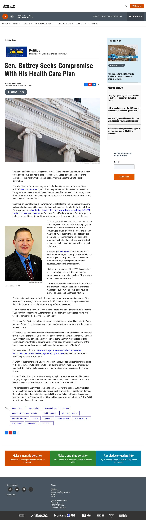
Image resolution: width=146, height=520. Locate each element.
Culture (26, 24)
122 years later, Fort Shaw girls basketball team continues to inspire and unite (121, 76)
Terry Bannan (17, 423)
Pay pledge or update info (119, 455)
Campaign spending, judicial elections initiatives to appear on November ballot (123, 98)
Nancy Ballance (51, 408)
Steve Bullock (34, 408)
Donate (137, 6)
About (53, 485)
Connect (80, 24)
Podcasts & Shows (44, 24)
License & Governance (59, 500)
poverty (35, 418)
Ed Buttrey (48, 418)
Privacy (53, 494)
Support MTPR (64, 24)
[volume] (12, 16)
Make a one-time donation (73, 455)
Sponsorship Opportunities (60, 493)
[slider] (15, 16)
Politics (34, 50)
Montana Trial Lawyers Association (25, 413)
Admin (53, 496)
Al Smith (66, 408)
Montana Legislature (69, 413)
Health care (47, 423)
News (15, 24)
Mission (54, 489)
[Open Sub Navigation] (10, 24)
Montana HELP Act (82, 418)
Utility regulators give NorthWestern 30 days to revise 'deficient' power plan (124, 109)
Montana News (10, 40)
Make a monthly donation (27, 455)
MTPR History (56, 491)
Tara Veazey (32, 423)
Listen (5, 24)
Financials (54, 502)
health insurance (50, 413)
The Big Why (114, 40)
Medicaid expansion (30, 189)
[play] (5, 16)
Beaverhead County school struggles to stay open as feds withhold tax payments (124, 131)
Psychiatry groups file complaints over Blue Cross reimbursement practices (124, 119)
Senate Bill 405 (63, 251)
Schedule (93, 24)
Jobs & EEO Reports (58, 508)
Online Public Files (57, 506)
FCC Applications (57, 504)
